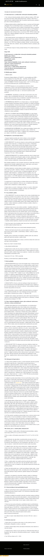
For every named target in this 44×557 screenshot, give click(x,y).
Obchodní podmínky (26, 548)
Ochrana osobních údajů (8, 548)
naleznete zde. (19, 382)
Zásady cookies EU (26, 544)
